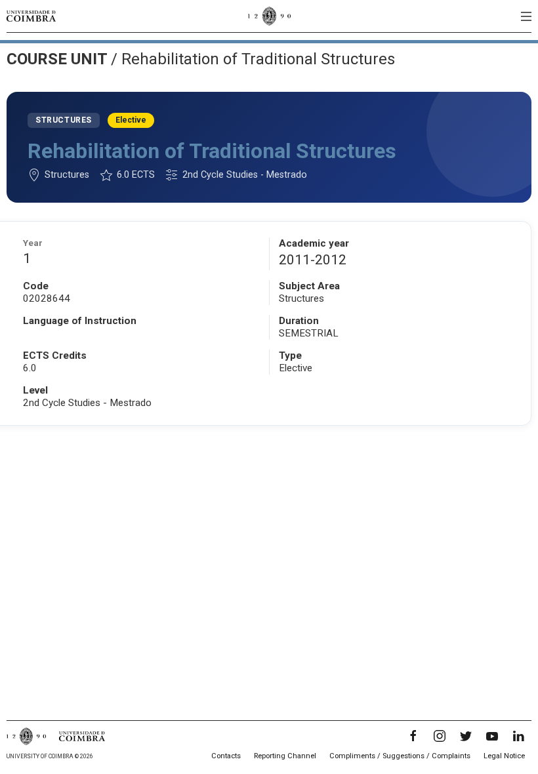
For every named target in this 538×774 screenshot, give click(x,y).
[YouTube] (492, 736)
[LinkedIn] (518, 736)
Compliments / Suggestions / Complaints (399, 756)
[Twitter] (466, 736)
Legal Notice (504, 756)
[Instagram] (439, 736)
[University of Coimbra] (31, 15)
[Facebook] (413, 736)
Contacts (226, 756)
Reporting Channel (285, 756)
